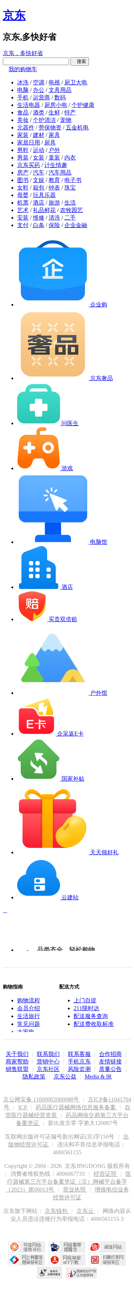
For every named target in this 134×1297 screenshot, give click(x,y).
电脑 (23, 90)
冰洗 (23, 82)
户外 (54, 150)
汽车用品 (60, 173)
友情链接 (110, 1061)
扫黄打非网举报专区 (107, 1260)
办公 (38, 90)
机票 (23, 203)
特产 (70, 112)
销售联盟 (17, 1069)
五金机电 (77, 127)
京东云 (85, 1211)
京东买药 (28, 165)
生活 (70, 203)
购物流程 (28, 1000)
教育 (54, 180)
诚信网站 (107, 1247)
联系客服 (79, 1054)
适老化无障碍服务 (49, 1272)
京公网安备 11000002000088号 (41, 1099)
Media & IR (98, 1077)
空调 (38, 82)
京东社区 (48, 1069)
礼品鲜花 (44, 210)
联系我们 (48, 1054)
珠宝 (70, 188)
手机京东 (79, 1061)
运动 (38, 150)
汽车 (38, 173)
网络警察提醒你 (67, 1247)
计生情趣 (55, 165)
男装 (23, 157)
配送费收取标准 (94, 1024)
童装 (54, 157)
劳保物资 (50, 127)
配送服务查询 (91, 1016)
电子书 (72, 180)
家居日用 (28, 142)
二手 (70, 218)
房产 (23, 173)
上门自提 (85, 1000)
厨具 (50, 142)
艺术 (23, 210)
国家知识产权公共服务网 (81, 1272)
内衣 (70, 157)
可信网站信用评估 (26, 1247)
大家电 (25, 1032)
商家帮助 (17, 1061)
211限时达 (86, 1008)
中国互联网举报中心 (26, 1260)
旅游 (54, 203)
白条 (38, 225)
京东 (14, 15)
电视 (54, 82)
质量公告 (110, 1069)
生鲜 (54, 112)
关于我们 (17, 1054)
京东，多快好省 (23, 53)
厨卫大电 (75, 82)
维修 (38, 218)
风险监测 (79, 1069)
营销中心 (48, 1061)
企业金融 (75, 225)
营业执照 (75, 1190)
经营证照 (106, 1174)
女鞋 (23, 188)
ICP (23, 1107)
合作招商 (110, 1054)
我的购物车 (23, 69)
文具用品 (60, 90)
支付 (23, 225)
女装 (38, 157)
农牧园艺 (71, 210)
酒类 (38, 112)
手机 (23, 97)
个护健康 (82, 105)
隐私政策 (34, 1077)
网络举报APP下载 (67, 1260)
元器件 (25, 127)
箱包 (38, 188)
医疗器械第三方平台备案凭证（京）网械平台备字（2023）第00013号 (68, 1182)
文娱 (38, 180)
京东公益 (65, 1077)
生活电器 (28, 105)
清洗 (54, 218)
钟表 (54, 188)
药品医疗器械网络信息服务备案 (76, 1107)
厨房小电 (55, 105)
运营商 (41, 97)
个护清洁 (44, 120)
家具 (54, 135)
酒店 (38, 203)
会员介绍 (28, 1008)
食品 (23, 112)
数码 (60, 97)
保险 (54, 225)
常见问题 (28, 1024)
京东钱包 (57, 1211)
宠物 (65, 120)
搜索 (79, 61)
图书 (23, 180)
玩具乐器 (44, 195)
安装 (23, 218)
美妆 (23, 120)
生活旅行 (28, 1016)
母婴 (23, 195)
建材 (38, 135)
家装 (23, 135)
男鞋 (23, 150)
